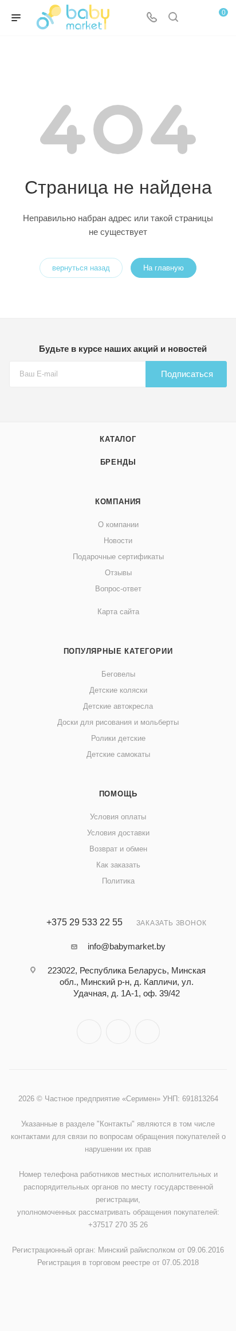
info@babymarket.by (127, 946)
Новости (118, 540)
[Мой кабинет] (195, 18)
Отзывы (118, 572)
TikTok (147, 1031)
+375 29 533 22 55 (84, 922)
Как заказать (118, 865)
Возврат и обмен (118, 849)
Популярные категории (118, 651)
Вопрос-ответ (118, 588)
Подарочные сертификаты (118, 556)
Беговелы (118, 674)
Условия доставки (118, 833)
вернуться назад (81, 268)
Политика (118, 881)
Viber (118, 1031)
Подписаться (187, 374)
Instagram (89, 1031)
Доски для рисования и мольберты (118, 722)
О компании (118, 524)
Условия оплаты (118, 816)
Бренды (118, 462)
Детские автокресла (118, 706)
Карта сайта (118, 611)
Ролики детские (118, 738)
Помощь (118, 794)
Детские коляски (118, 690)
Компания (118, 501)
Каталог (118, 439)
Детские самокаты (118, 754)
